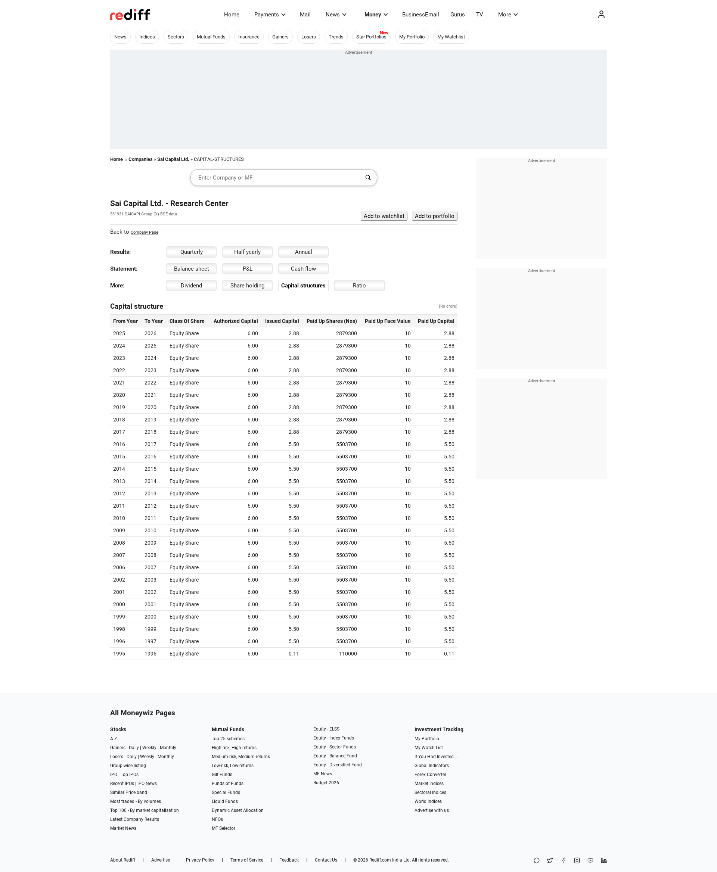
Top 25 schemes (228, 738)
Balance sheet (191, 268)
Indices (147, 37)
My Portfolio (412, 37)
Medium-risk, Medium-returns (241, 756)
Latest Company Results (134, 819)
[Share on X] (550, 861)
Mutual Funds (211, 37)
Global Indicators (432, 765)
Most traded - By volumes (135, 801)
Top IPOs (130, 774)
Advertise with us (432, 810)
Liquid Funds (225, 801)
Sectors (176, 37)
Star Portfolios (371, 37)
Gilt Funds (222, 774)
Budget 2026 (326, 782)
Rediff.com (380, 860)
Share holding (247, 285)
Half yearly (247, 252)
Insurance (249, 37)
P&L (247, 268)
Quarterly (191, 252)
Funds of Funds (227, 783)
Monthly (168, 747)
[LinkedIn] (604, 861)
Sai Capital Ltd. (173, 159)
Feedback (289, 860)
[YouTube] (590, 861)
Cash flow (303, 268)
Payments (266, 14)
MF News (322, 773)
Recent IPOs (122, 783)
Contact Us (326, 860)
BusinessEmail (420, 14)
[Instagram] (577, 861)
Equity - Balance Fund (335, 756)
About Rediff (122, 860)
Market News (123, 828)
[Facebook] (564, 861)
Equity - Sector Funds (334, 747)
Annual (303, 252)
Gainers (280, 37)
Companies (140, 159)
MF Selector (223, 828)
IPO (113, 774)
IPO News (147, 783)
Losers (308, 37)
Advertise (160, 860)
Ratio (359, 285)
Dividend (191, 285)
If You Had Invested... (436, 756)
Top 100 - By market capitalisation (144, 810)
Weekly (149, 747)
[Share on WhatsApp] (537, 861)
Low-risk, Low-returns (233, 765)
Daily (134, 747)
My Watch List (429, 747)
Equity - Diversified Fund (337, 764)
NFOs (217, 819)
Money (372, 14)
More (504, 14)
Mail (305, 14)
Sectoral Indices (430, 792)
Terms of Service (246, 860)
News (333, 14)
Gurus (457, 14)
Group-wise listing (128, 765)
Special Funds (226, 792)
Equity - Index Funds (333, 738)
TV (479, 14)
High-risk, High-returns (234, 747)
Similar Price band (128, 792)
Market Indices (429, 783)
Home (231, 14)
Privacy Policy (200, 860)
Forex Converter (430, 774)
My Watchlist (451, 37)
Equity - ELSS (326, 729)
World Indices (428, 801)
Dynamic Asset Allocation (238, 810)
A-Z (113, 738)
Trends (336, 37)
